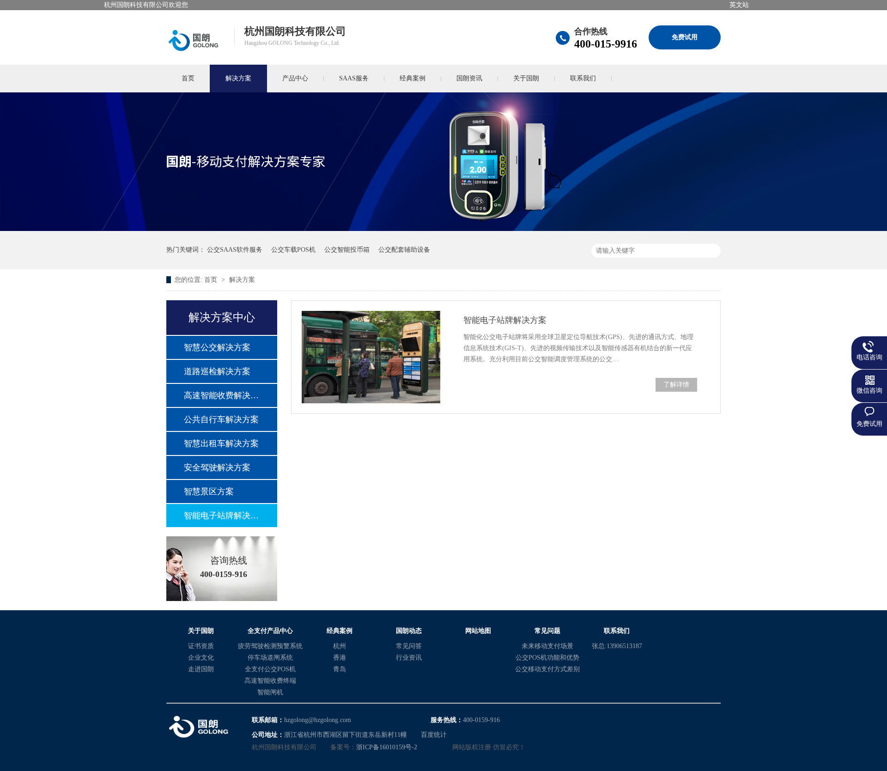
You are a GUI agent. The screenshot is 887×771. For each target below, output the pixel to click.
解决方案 (238, 78)
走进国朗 (201, 669)
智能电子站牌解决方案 (221, 515)
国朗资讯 (469, 78)
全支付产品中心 (270, 630)
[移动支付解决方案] (443, 228)
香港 (339, 657)
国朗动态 (409, 630)
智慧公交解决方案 (217, 347)
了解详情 (676, 384)
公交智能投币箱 (347, 249)
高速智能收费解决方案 (221, 395)
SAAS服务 (354, 78)
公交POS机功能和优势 (547, 657)
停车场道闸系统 (270, 657)
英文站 (739, 4)
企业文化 (201, 657)
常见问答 (409, 646)
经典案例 (412, 78)
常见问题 (547, 630)
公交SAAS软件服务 (234, 249)
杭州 (339, 646)
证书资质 (201, 646)
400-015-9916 (605, 44)
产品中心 (295, 78)
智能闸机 (270, 692)
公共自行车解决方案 (221, 419)
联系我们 (583, 78)
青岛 (339, 669)
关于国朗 (526, 78)
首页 (188, 78)
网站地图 (478, 630)
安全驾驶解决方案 (217, 467)
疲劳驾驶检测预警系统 (270, 646)
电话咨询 (869, 357)
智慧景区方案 (209, 491)
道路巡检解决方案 (217, 371)
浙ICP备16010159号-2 (386, 747)
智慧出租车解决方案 (221, 443)
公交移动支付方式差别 (547, 669)
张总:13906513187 (617, 646)
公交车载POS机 (293, 249)
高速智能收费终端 (270, 680)
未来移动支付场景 (547, 646)
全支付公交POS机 (270, 669)
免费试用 (685, 37)
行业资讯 (409, 657)
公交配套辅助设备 (404, 249)
